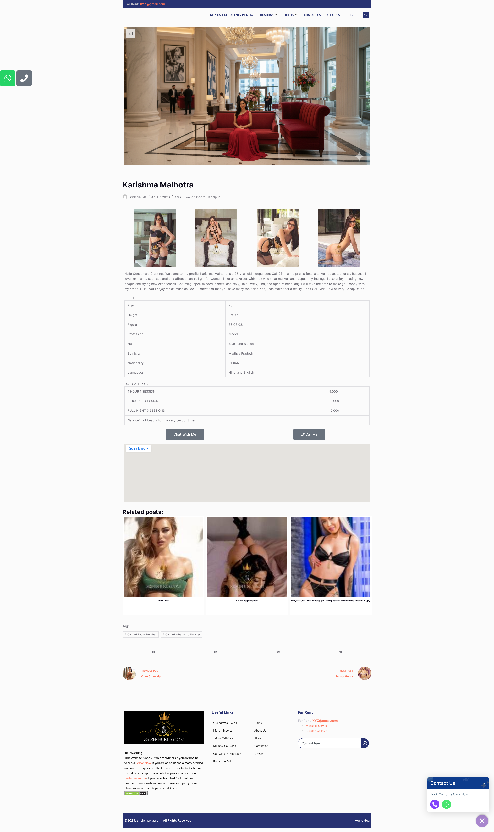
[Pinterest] (278, 652)
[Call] (434, 804)
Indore (200, 197)
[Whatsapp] (7, 78)
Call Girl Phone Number (140, 634)
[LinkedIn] (340, 652)
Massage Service (316, 725)
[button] (485, 783)
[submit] (365, 743)
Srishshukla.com (135, 778)
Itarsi (178, 197)
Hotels (289, 15)
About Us (333, 15)
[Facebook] (154, 652)
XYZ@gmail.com (152, 4)
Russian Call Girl (316, 730)
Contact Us (312, 15)
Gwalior (188, 197)
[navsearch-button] (366, 15)
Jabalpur (213, 197)
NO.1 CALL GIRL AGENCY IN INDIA (231, 15)
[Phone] (24, 78)
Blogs (350, 15)
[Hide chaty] (482, 821)
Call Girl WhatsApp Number (181, 634)
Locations (266, 15)
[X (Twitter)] (216, 652)
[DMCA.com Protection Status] (136, 793)
